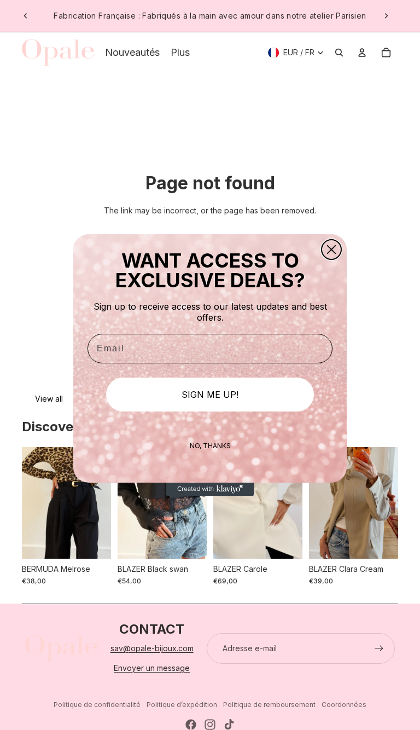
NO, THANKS (210, 446)
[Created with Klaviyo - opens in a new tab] (210, 489)
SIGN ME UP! (210, 394)
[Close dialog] (331, 249)
